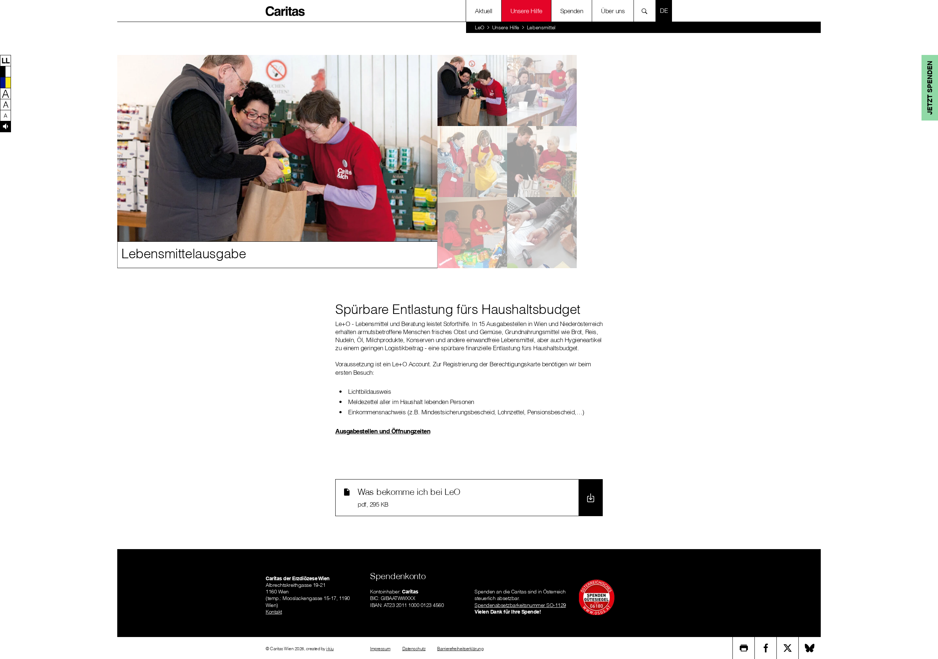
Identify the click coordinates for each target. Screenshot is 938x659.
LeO (479, 27)
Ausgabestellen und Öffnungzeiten (382, 431)
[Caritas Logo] (285, 10)
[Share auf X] (788, 648)
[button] (5, 60)
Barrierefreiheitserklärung (460, 648)
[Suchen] (647, 11)
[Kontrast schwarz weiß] (5, 71)
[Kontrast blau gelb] (5, 82)
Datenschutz (414, 648)
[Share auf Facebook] (766, 648)
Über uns (613, 11)
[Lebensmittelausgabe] (472, 90)
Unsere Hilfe (526, 11)
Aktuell (483, 11)
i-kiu (330, 648)
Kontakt (274, 611)
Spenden (571, 11)
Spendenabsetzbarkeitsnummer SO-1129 (520, 605)
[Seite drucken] (744, 648)
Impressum (380, 648)
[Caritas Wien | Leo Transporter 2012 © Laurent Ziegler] (542, 90)
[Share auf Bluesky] (810, 648)
